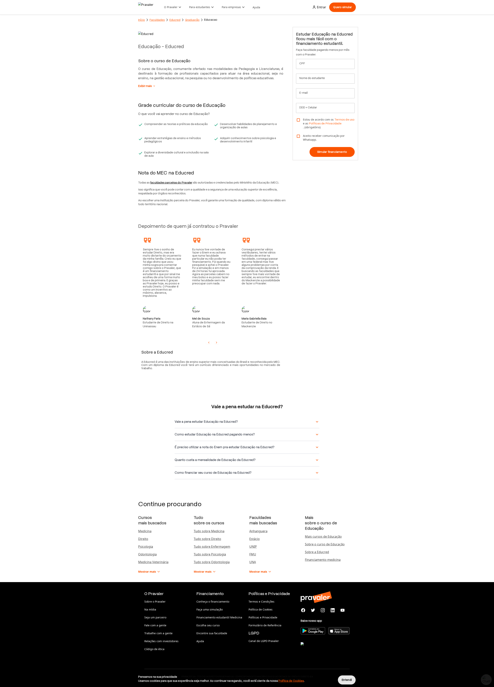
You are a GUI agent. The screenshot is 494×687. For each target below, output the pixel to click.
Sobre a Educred (317, 552)
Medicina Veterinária (153, 562)
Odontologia (147, 554)
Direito (143, 539)
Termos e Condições (261, 601)
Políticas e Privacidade (263, 617)
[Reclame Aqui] (320, 648)
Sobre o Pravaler (155, 601)
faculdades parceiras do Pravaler (171, 182)
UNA (252, 562)
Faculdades (157, 19)
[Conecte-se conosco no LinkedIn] (332, 610)
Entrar (321, 7)
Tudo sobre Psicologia (210, 554)
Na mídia (150, 609)
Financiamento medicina (323, 560)
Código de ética (154, 649)
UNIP (253, 546)
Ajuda (256, 7)
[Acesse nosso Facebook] (303, 610)
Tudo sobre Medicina (209, 531)
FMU (252, 554)
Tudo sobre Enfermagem (212, 546)
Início (141, 19)
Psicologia (145, 546)
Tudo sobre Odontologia (212, 562)
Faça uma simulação (209, 609)
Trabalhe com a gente (158, 633)
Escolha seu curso (208, 625)
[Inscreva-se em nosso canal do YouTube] (342, 610)
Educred (174, 19)
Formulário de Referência (265, 625)
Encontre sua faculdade (211, 633)
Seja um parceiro (155, 617)
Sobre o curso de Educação (325, 544)
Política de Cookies (260, 609)
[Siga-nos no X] (313, 610)
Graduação (192, 19)
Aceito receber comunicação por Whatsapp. (324, 137)
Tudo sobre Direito (207, 539)
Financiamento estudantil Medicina (219, 617)
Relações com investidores (161, 641)
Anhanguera (258, 531)
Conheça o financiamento (212, 601)
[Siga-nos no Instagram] (323, 610)
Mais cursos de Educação (323, 536)
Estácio (254, 539)
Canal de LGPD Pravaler (264, 641)
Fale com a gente (155, 625)
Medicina (144, 531)
